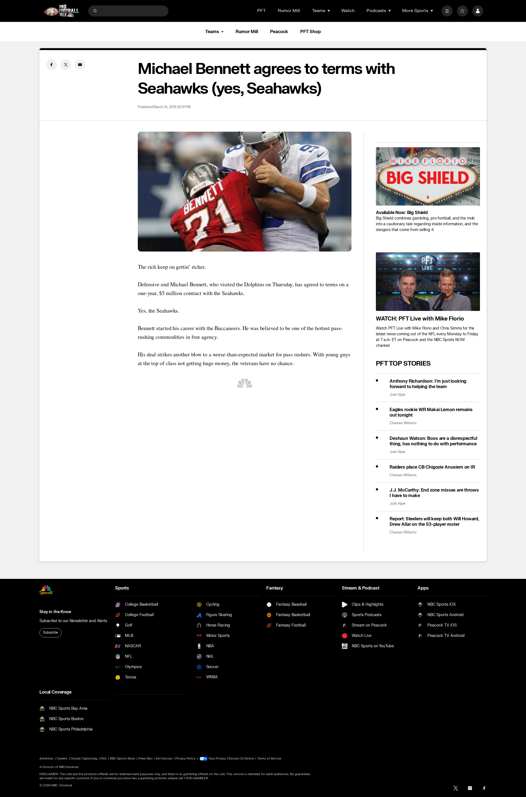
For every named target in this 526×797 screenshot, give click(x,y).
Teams (212, 31)
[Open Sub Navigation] (329, 10)
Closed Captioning (83, 758)
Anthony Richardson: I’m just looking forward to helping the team (428, 384)
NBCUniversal (69, 767)
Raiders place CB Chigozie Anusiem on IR (432, 467)
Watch (348, 10)
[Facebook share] (51, 64)
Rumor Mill (289, 10)
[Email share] (80, 64)
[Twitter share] (65, 64)
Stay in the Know (55, 612)
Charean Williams (403, 423)
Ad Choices (164, 758)
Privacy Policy (185, 758)
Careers (61, 758)
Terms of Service (269, 758)
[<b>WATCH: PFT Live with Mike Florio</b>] (428, 281)
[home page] (61, 11)
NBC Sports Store (122, 758)
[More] (447, 10)
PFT (261, 10)
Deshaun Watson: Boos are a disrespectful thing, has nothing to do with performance (433, 441)
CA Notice (246, 758)
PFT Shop (310, 31)
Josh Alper (397, 395)
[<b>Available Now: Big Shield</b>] (428, 176)
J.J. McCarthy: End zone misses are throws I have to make (434, 492)
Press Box (145, 758)
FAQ (103, 758)
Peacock (279, 31)
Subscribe (50, 632)
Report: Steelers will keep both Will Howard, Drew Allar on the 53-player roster (434, 521)
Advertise (46, 758)
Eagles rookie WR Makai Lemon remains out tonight (431, 412)
